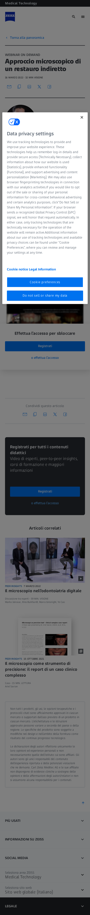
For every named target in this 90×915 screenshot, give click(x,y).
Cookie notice (18, 269)
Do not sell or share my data (45, 295)
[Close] (81, 117)
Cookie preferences (45, 282)
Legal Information (42, 269)
